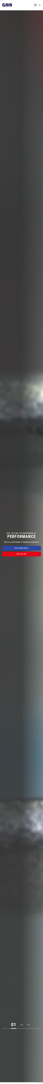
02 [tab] (22, 1025)
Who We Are (21, 554)
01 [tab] (13, 1024)
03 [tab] (28, 1025)
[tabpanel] (21, 545)
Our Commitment (21, 548)
